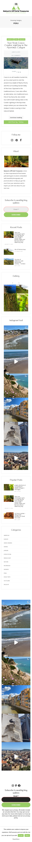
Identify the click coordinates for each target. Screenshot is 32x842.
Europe (6, 539)
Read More (16, 839)
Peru (16, 39)
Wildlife (22, 39)
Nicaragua (7, 565)
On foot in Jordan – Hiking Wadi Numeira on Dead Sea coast (20, 515)
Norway (6, 569)
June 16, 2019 (16, 52)
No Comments (16, 55)
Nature (6, 562)
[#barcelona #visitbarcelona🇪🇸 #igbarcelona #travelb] (16, 434)
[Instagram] (12, 141)
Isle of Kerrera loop (20, 249)
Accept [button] (21, 835)
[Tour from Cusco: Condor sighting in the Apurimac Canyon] (16, 60)
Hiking (6, 546)
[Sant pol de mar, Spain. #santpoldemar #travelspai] (16, 386)
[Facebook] (21, 141)
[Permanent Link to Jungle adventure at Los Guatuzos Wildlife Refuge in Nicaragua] (9, 490)
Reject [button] (27, 835)
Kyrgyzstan (7, 554)
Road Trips (7, 577)
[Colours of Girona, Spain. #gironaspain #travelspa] (16, 410)
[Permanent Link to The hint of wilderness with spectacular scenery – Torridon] (9, 264)
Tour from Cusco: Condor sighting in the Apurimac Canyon (16, 45)
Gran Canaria (8, 543)
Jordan (6, 550)
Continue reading (16, 117)
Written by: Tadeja (16, 122)
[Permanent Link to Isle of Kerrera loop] (9, 254)
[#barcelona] (16, 458)
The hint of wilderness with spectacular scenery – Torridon (19, 262)
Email (16, 796)
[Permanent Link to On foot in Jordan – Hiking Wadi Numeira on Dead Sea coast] (9, 518)
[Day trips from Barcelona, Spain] (16, 362)
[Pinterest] (16, 141)
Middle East (7, 558)
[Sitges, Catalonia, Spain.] (16, 337)
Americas (10, 39)
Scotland (7, 580)
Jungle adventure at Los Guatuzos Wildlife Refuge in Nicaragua (20, 487)
